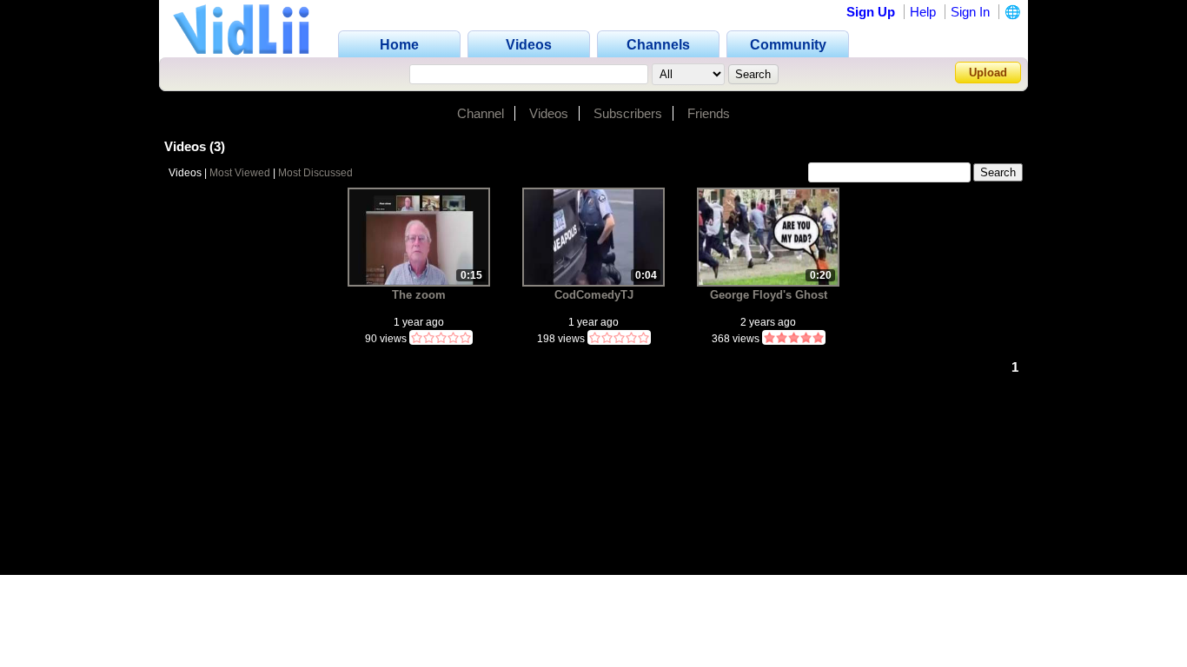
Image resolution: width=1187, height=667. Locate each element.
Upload (988, 72)
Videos (548, 113)
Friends (708, 113)
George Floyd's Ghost (768, 294)
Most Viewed (239, 173)
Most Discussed (315, 173)
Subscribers (628, 113)
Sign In (970, 11)
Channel (480, 113)
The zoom (419, 294)
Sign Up (870, 11)
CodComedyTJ (593, 294)
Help (923, 11)
